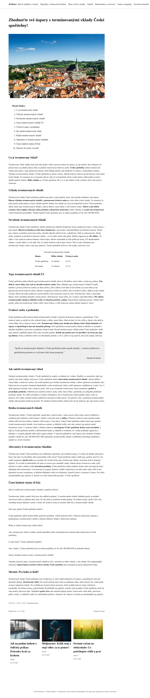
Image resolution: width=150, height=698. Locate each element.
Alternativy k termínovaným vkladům (32, 139)
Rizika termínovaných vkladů (28, 135)
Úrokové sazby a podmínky (28, 127)
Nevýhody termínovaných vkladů (30, 118)
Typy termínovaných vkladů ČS (29, 123)
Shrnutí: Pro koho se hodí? (27, 148)
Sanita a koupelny (124, 4)
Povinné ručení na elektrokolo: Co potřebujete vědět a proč (87, 647)
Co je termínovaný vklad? (27, 110)
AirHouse (13, 4)
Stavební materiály (141, 4)
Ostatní (90, 4)
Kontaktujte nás (32, 603)
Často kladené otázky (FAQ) (28, 144)
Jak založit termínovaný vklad (28, 131)
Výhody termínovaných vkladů (29, 114)
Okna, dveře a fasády (76, 4)
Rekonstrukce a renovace (105, 4)
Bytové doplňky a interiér (28, 4)
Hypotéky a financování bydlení (53, 4)
